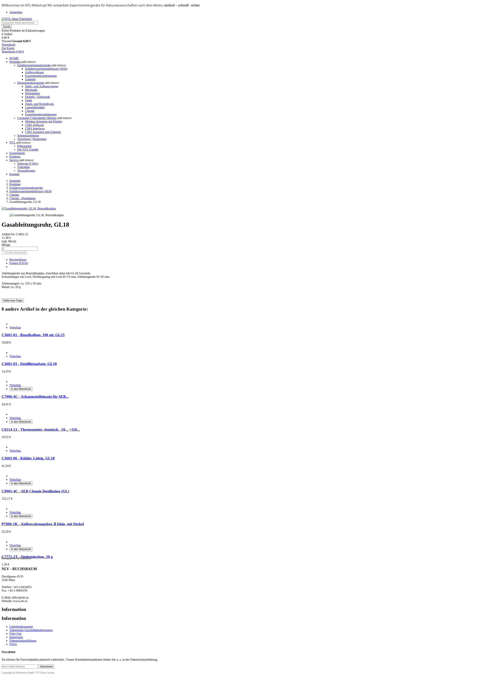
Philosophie (24, 146)
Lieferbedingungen (21, 626)
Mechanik (31, 90)
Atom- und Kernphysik (39, 104)
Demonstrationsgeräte (30, 82)
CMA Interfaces (35, 128)
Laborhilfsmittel (35, 107)
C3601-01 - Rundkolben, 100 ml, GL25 (33, 335)
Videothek (23, 167)
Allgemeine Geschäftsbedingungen (31, 630)
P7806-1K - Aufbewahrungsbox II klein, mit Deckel (43, 524)
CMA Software (34, 125)
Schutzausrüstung (28, 135)
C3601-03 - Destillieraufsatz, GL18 (29, 364)
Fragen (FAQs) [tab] (18, 263)
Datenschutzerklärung (22, 640)
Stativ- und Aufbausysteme (41, 86)
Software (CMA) (27, 163)
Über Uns (15, 633)
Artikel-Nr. (9, 234)
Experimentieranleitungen (41, 75)
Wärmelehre (32, 93)
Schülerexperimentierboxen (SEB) (46, 68)
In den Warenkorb (14, 252)
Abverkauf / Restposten (31, 139)
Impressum (16, 637)
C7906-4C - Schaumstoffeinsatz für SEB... (35, 396)
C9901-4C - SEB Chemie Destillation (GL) (35, 491)
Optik (28, 100)
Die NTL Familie (27, 149)
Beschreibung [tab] (17, 259)
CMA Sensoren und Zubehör (43, 132)
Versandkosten (26, 170)
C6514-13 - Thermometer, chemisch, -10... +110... (41, 429)
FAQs (13, 644)
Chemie (30, 111)
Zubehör (30, 79)
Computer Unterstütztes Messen (36, 118)
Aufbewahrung (34, 72)
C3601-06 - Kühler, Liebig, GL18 (28, 458)
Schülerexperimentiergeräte (34, 65)
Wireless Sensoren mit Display (43, 121)
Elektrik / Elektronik (37, 97)
